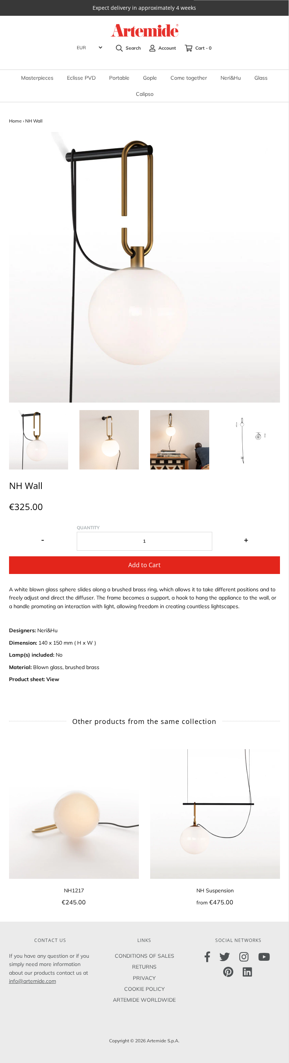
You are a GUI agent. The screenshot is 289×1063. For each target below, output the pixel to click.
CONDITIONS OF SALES (144, 955)
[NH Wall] (38, 439)
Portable (119, 77)
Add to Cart (144, 565)
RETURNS (144, 966)
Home (15, 121)
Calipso (145, 94)
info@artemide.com (32, 981)
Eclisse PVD (81, 77)
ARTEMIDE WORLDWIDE (144, 999)
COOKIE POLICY (144, 989)
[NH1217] (74, 814)
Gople (150, 77)
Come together (188, 77)
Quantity (88, 527)
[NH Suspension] (215, 814)
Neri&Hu (231, 77)
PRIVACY (144, 978)
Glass (261, 77)
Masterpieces (37, 77)
